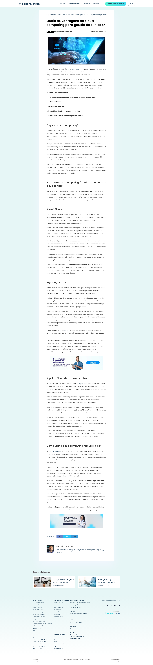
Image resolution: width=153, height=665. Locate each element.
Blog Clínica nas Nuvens (54, 15)
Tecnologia (66, 15)
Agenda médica (58, 602)
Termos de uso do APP (39, 641)
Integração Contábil (38, 619)
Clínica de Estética (59, 616)
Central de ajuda (58, 648)
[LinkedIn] (119, 605)
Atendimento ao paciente (61, 600)
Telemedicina (57, 612)
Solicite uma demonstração (115, 3)
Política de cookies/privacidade (38, 660)
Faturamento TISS (38, 609)
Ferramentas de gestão (39, 612)
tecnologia (75, 69)
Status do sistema (38, 648)
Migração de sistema (39, 646)
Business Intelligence (39, 616)
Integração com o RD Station (78, 613)
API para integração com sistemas (80, 602)
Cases (55, 641)
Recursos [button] (63, 4)
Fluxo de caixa (37, 628)
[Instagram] (111, 605)
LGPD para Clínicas (75, 607)
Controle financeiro (38, 602)
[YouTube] (115, 605)
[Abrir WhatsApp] (149, 661)
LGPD (66, 330)
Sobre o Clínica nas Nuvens (41, 639)
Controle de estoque (39, 621)
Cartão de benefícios (39, 614)
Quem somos (37, 637)
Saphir (81, 384)
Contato (56, 646)
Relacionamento (58, 607)
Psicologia (57, 614)
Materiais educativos (60, 644)
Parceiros (96, 4)
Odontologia (57, 609)
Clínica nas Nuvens (54, 451)
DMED (34, 630)
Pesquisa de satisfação (77, 616)
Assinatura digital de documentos (42, 623)
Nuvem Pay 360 (37, 607)
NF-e (34, 633)
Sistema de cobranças (39, 605)
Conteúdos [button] (86, 4)
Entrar (131, 3)
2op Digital (117, 661)
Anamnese (57, 619)
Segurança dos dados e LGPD (78, 605)
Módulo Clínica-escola (76, 622)
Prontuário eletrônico (60, 605)
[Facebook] (107, 605)
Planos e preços (58, 637)
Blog (55, 639)
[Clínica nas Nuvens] (29, 3)
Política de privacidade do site (41, 644)
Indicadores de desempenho (41, 626)
